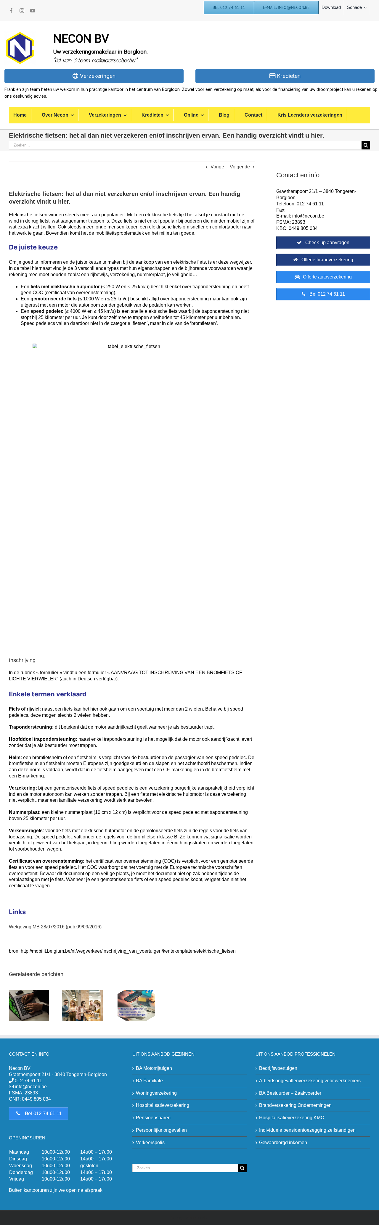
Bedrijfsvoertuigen (278, 1068)
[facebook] (11, 10)
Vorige (217, 166)
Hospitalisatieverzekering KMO (291, 1117)
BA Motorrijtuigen (154, 1068)
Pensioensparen (153, 1117)
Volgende (240, 166)
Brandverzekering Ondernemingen (295, 1105)
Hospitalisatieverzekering (162, 1105)
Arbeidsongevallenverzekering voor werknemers (310, 1080)
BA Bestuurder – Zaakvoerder (290, 1093)
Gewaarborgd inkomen (283, 1142)
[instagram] (22, 10)
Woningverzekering (156, 1093)
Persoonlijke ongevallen (161, 1130)
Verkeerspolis (150, 1142)
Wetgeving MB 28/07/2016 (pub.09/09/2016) (55, 926)
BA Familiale (149, 1080)
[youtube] (32, 10)
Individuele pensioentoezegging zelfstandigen (307, 1130)
